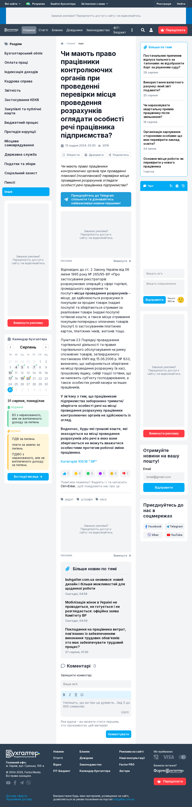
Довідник (86, 757)
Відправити (155, 300)
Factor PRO (126, 764)
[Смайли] (82, 695)
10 (10, 373)
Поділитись (121, 154)
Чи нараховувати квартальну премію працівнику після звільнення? (158, 111)
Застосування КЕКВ (21, 100)
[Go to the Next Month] (46, 347)
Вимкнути (120, 260)
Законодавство (98, 30)
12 (22, 373)
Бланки (57, 30)
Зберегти (73, 154)
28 (34, 384)
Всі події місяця (26, 476)
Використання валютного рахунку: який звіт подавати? (163, 86)
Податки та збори (19, 164)
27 (28, 384)
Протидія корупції (20, 132)
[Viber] (28, 783)
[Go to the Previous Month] (11, 347)
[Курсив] (70, 695)
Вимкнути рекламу (28, 323)
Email (147, 469)
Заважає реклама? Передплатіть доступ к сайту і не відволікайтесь (96, 15)
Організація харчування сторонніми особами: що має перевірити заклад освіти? (162, 137)
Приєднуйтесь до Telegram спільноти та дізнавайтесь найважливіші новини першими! (96, 199)
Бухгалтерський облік (23, 53)
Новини (29, 30)
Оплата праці (16, 62)
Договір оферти (16, 795)
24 (10, 384)
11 (16, 373)
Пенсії (9, 182)
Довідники (74, 30)
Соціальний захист (20, 173)
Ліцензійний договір (19, 799)
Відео (57, 764)
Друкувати (96, 154)
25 (16, 384)
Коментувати (118, 734)
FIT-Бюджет (61, 770)
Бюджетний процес (21, 122)
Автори (124, 770)
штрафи (87, 499)
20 (28, 378)
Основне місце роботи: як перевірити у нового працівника (163, 162)
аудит (69, 499)
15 (40, 373)
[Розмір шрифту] (171, 185)
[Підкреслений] (76, 695)
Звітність (12, 90)
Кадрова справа (18, 81)
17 (10, 378)
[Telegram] (22, 783)
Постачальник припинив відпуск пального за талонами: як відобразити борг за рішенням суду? (163, 61)
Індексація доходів (21, 72)
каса (103, 499)
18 (16, 378)
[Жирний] (64, 695)
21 (34, 378)
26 (22, 384)
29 (40, 384)
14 (34, 373)
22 (40, 378)
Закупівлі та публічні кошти (22, 111)
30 (46, 384)
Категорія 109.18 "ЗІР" (79, 461)
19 (22, 378)
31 (10, 390)
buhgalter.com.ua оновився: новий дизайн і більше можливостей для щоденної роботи (95, 584)
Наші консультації (132, 757)
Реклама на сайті (131, 751)
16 (46, 373)
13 (28, 373)
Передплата (173, 781)
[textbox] (96, 707)
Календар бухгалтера (95, 770)
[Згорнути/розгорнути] (183, 185)
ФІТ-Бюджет (119, 30)
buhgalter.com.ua (123, 799)
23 (46, 378)
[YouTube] (8, 783)
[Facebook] (15, 783)
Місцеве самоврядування (19, 143)
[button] (132, 30)
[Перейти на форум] (177, 185)
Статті (43, 30)
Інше (8, 192)
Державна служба (20, 154)
